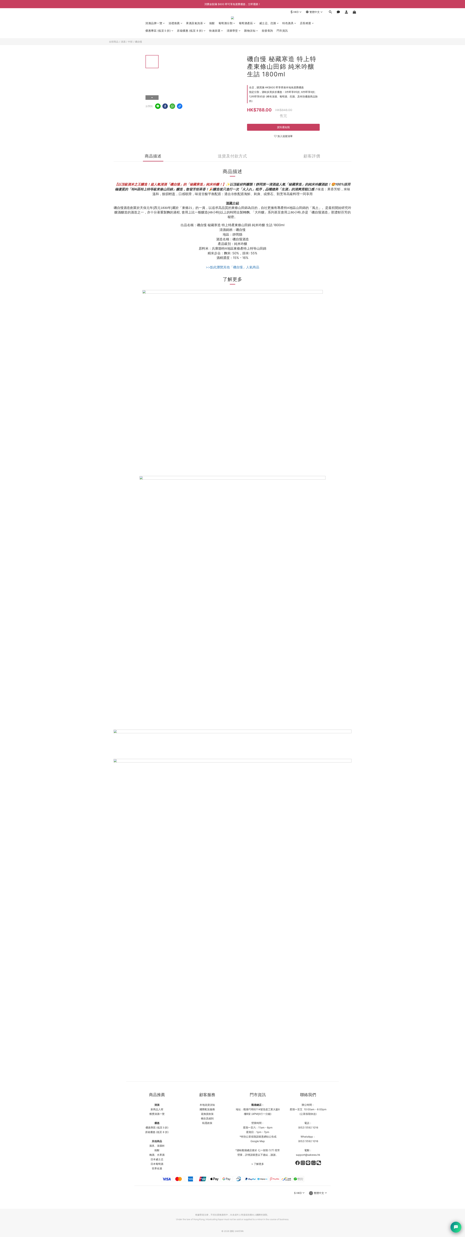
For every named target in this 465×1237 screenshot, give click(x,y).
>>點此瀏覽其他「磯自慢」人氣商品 (232, 267)
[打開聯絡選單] (455, 1227)
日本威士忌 (157, 1159)
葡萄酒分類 (226, 23)
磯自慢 (138, 41)
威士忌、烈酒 (267, 23)
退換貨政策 (207, 1113)
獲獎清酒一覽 (157, 1113)
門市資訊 (282, 30)
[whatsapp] (172, 106)
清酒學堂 (232, 30)
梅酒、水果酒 (157, 1154)
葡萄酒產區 (246, 23)
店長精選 (305, 23)
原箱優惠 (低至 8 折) (190, 30)
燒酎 (212, 23)
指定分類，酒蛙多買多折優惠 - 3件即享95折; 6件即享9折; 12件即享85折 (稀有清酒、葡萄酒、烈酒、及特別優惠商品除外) (283, 96)
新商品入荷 (157, 1109)
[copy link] (179, 106)
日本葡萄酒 (157, 1163)
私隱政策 (207, 1122)
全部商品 (113, 41)
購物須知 (249, 30)
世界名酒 (157, 1168)
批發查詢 (267, 30)
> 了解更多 (257, 1163)
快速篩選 (214, 30)
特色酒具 (288, 23)
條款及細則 (207, 1118)
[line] (158, 106)
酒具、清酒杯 (157, 1145)
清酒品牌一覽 (153, 23)
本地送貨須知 (207, 1104)
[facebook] (165, 106)
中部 (130, 41)
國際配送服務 (207, 1109)
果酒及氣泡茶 (194, 23)
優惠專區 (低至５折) (158, 30)
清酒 (123, 41)
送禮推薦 (174, 23)
